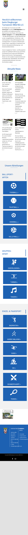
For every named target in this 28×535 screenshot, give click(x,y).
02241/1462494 (14, 439)
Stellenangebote (22, 439)
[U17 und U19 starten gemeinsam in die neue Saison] (7, 122)
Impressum (22, 435)
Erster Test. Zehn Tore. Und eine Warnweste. (6, 84)
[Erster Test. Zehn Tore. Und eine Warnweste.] (7, 77)
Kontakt (22, 434)
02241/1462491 (14, 442)
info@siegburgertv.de (16, 446)
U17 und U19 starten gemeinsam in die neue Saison (7, 129)
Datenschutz (22, 437)
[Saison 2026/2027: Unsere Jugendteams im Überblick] (20, 122)
